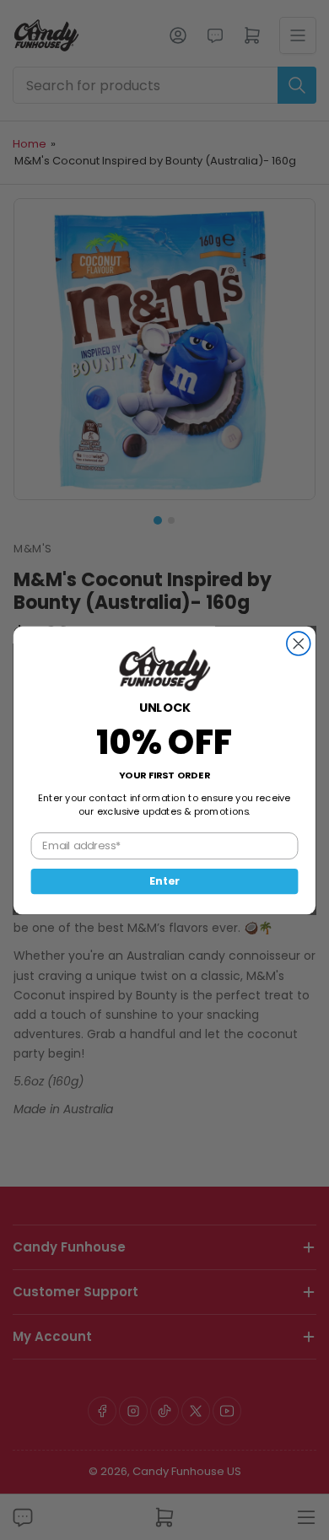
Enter (164, 880)
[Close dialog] (298, 643)
